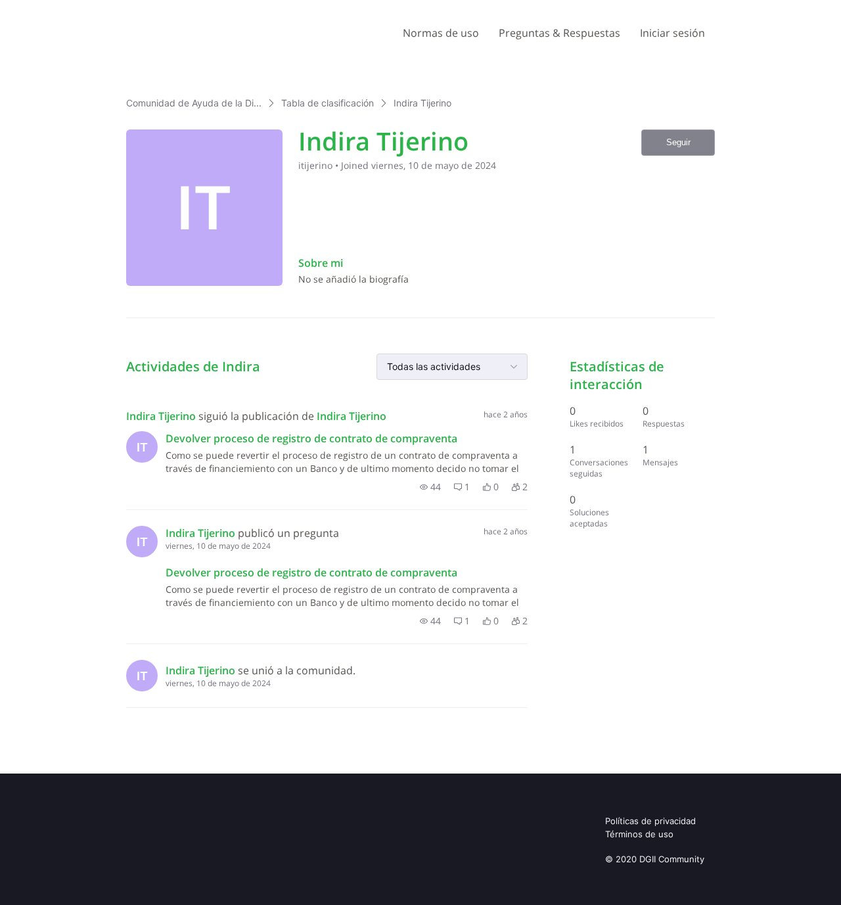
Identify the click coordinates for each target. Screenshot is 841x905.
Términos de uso (639, 834)
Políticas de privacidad (650, 821)
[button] (430, 487)
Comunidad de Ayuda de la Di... (193, 102)
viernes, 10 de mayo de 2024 (218, 545)
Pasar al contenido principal (71, 9)
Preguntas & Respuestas (559, 33)
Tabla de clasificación (327, 102)
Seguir (678, 142)
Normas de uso (441, 33)
